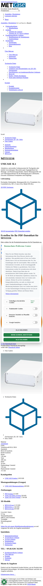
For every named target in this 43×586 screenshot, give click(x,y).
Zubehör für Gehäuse (15, 32)
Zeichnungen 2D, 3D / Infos (14, 139)
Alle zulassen (21, 340)
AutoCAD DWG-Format (13, 495)
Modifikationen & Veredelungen (19, 37)
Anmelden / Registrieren (8, 23)
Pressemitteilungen (15, 44)
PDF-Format (9, 494)
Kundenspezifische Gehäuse (15, 35)
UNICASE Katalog (11, 478)
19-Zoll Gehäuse (10, 539)
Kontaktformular (14, 88)
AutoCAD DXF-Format (13, 497)
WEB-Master (31, 584)
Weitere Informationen (12, 294)
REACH (11, 74)
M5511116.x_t (9, 507)
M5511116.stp (9, 509)
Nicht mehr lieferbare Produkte (18, 77)
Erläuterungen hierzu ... (8, 574)
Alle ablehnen (21, 330)
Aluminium (4, 444)
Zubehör (8, 30)
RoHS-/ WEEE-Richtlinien (17, 76)
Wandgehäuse (9, 541)
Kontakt (11, 86)
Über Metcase (13, 55)
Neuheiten (8, 558)
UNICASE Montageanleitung (14, 486)
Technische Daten (14, 67)
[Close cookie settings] (4, 581)
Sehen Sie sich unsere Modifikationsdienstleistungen (17, 526)
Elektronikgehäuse (11, 26)
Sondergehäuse (13, 39)
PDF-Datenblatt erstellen (22, 231)
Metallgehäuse (13, 28)
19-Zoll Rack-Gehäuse (12, 537)
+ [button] (6, 302)
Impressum (12, 56)
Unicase (7, 152)
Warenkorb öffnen (14, 347)
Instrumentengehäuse (11, 150)
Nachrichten (9, 41)
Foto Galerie (9, 141)
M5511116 (8, 154)
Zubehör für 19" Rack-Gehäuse (19, 33)
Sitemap (7, 560)
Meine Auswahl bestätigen (21, 335)
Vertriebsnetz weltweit (16, 90)
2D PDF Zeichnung (7, 187)
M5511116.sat (9, 505)
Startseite (7, 145)
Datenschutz (13, 58)
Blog (10, 46)
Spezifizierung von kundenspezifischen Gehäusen (24, 72)
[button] (4, 581)
